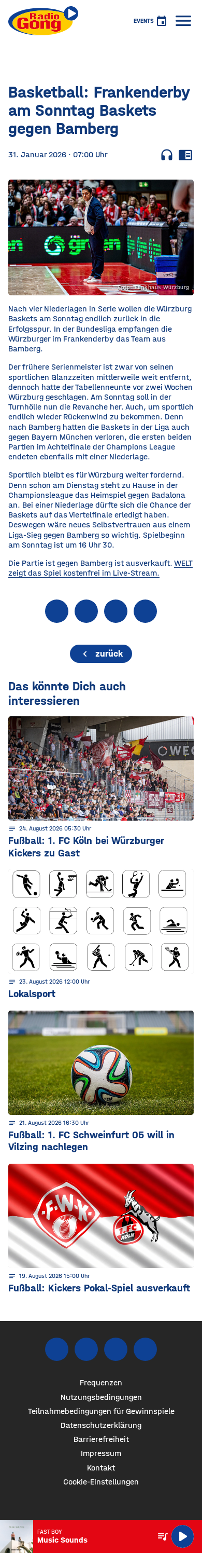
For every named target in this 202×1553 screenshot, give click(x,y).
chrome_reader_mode (185, 154)
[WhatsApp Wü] (145, 1349)
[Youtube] (115, 1349)
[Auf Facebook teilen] (56, 611)
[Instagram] (86, 1349)
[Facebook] (56, 1349)
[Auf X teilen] (86, 611)
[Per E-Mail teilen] (145, 611)
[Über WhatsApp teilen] (115, 611)
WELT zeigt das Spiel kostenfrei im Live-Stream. (100, 568)
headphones (167, 154)
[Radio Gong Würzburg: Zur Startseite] (43, 20)
